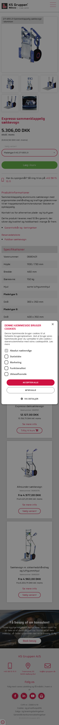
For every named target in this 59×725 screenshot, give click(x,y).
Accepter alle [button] (30, 382)
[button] (29, 398)
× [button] (52, 324)
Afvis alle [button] (30, 390)
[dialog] (30, 362)
